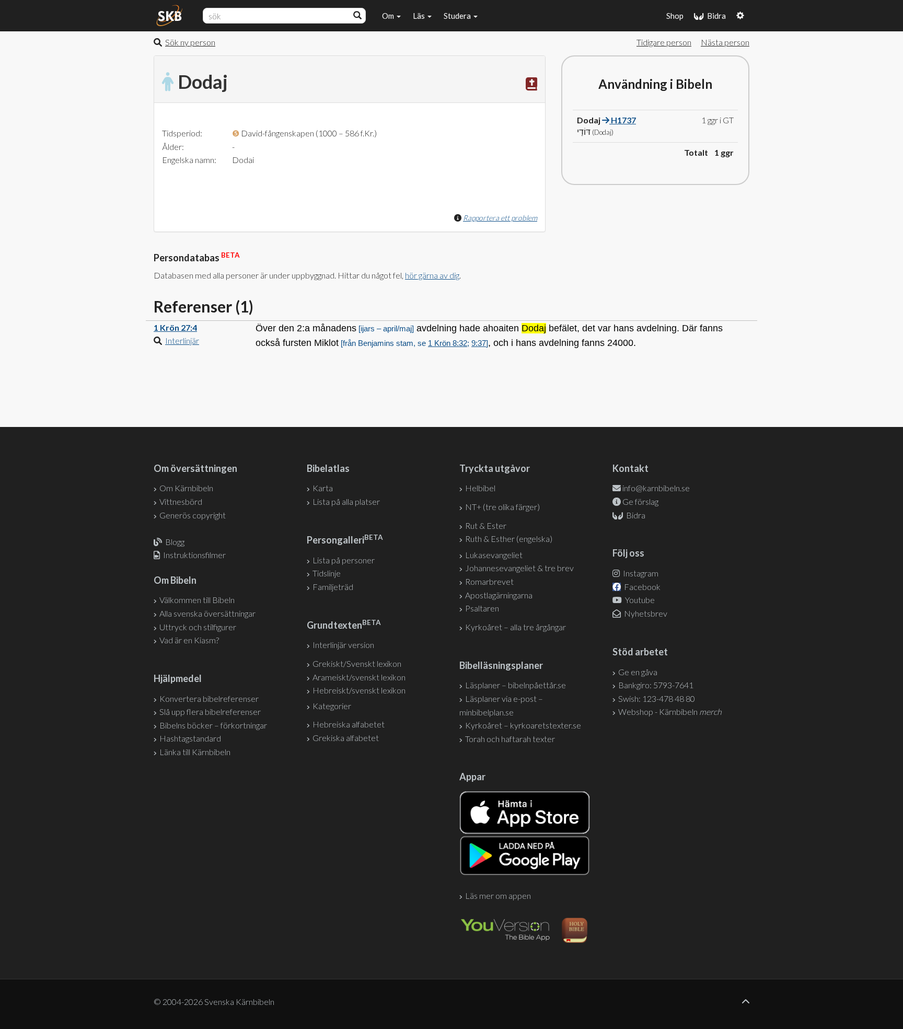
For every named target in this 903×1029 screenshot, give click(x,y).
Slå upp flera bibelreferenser (210, 711)
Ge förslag (640, 501)
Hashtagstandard (190, 738)
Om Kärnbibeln (186, 488)
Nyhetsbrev (644, 613)
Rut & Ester (485, 525)
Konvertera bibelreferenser (209, 698)
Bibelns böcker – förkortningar (213, 725)
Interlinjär (182, 340)
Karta (322, 488)
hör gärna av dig (432, 275)
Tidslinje (326, 573)
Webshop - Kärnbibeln (670, 711)
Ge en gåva (637, 672)
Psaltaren (482, 608)
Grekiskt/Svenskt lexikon (356, 663)
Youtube (639, 600)
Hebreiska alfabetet (348, 724)
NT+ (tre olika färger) (502, 507)
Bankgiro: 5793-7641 (655, 685)
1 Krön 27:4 (175, 327)
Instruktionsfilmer (194, 555)
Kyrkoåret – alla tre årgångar (515, 627)
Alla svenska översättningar (207, 613)
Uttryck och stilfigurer (197, 627)
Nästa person (725, 42)
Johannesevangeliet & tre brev (519, 568)
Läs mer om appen (498, 895)
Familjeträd (332, 587)
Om (389, 15)
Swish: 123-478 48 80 (656, 698)
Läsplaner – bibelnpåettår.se (515, 685)
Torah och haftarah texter (510, 739)
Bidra (715, 15)
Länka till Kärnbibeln (194, 752)
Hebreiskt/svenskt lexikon (359, 690)
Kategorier (331, 706)
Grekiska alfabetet (345, 738)
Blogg (174, 542)
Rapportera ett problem (500, 217)
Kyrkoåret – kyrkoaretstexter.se (523, 725)
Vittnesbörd (180, 501)
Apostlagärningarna (498, 595)
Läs (419, 15)
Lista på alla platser (346, 501)
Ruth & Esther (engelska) (508, 539)
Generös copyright (192, 515)
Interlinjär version (343, 645)
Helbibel (480, 488)
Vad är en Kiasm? (189, 640)
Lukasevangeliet (494, 555)
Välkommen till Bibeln (197, 600)
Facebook (641, 587)
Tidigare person (663, 42)
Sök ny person (190, 42)
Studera (458, 15)
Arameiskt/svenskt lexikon (359, 677)
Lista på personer (343, 560)
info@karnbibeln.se (656, 488)
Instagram (639, 573)
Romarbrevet (489, 581)
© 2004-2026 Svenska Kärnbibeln (214, 1002)
